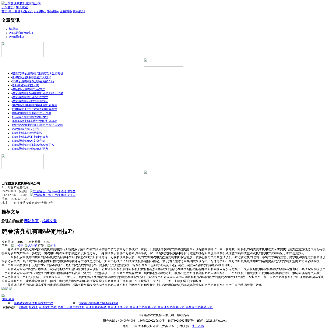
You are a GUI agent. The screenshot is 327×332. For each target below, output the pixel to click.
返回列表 (8, 299)
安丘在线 (198, 326)
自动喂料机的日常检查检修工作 (33, 145)
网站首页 (31, 221)
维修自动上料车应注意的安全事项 (34, 121)
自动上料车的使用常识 (27, 133)
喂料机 (23, 307)
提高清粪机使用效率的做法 (30, 117)
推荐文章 (49, 221)
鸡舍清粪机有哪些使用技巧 (30, 101)
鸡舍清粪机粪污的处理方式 (30, 97)
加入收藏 (22, 7)
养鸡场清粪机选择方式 (27, 129)
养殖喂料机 (16, 36)
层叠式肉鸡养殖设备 (199, 307)
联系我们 (79, 11)
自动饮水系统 (48, 307)
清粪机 (13, 28)
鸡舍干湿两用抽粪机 (71, 307)
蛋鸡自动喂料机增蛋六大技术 (31, 77)
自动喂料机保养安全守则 (28, 141)
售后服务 (53, 11)
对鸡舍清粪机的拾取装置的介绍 (33, 81)
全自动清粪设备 (118, 307)
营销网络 (66, 11)
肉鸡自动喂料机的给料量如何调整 (34, 105)
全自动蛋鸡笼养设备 (171, 307)
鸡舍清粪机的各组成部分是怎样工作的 (37, 93)
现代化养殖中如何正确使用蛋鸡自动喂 (37, 125)
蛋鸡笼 (33, 307)
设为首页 (8, 7)
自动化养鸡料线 (96, 307)
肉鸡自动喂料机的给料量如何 (98, 303)
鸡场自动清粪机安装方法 (28, 89)
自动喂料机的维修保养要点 (30, 148)
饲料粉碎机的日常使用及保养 (31, 113)
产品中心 (40, 11)
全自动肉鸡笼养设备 (143, 307)
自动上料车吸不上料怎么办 (30, 137)
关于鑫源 (14, 11)
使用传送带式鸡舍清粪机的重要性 (34, 109)
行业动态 (27, 11)
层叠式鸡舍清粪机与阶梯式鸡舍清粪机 (37, 73)
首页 (5, 11)
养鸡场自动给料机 (21, 32)
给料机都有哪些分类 (25, 85)
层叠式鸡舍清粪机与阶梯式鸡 (33, 303)
